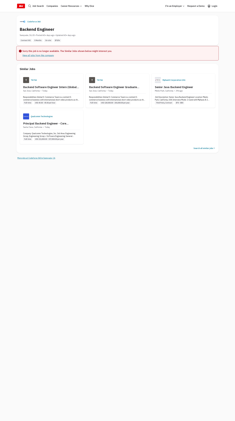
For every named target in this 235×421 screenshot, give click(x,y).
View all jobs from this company (38, 55)
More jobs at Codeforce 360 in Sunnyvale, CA (36, 158)
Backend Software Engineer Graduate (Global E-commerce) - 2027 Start (113, 87)
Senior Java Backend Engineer (174, 87)
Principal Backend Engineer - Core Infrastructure (44, 123)
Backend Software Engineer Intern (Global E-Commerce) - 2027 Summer (50, 87)
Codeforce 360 (34, 21)
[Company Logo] (26, 80)
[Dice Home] (20, 6)
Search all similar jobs (203, 148)
